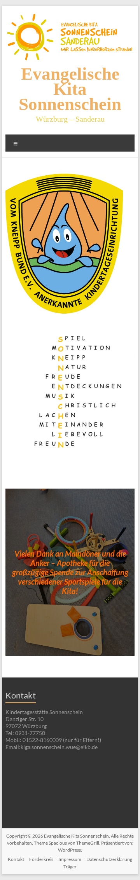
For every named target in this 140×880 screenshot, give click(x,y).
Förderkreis (41, 859)
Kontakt (16, 859)
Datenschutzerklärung (109, 859)
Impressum (69, 859)
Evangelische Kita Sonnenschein (70, 89)
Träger (70, 867)
